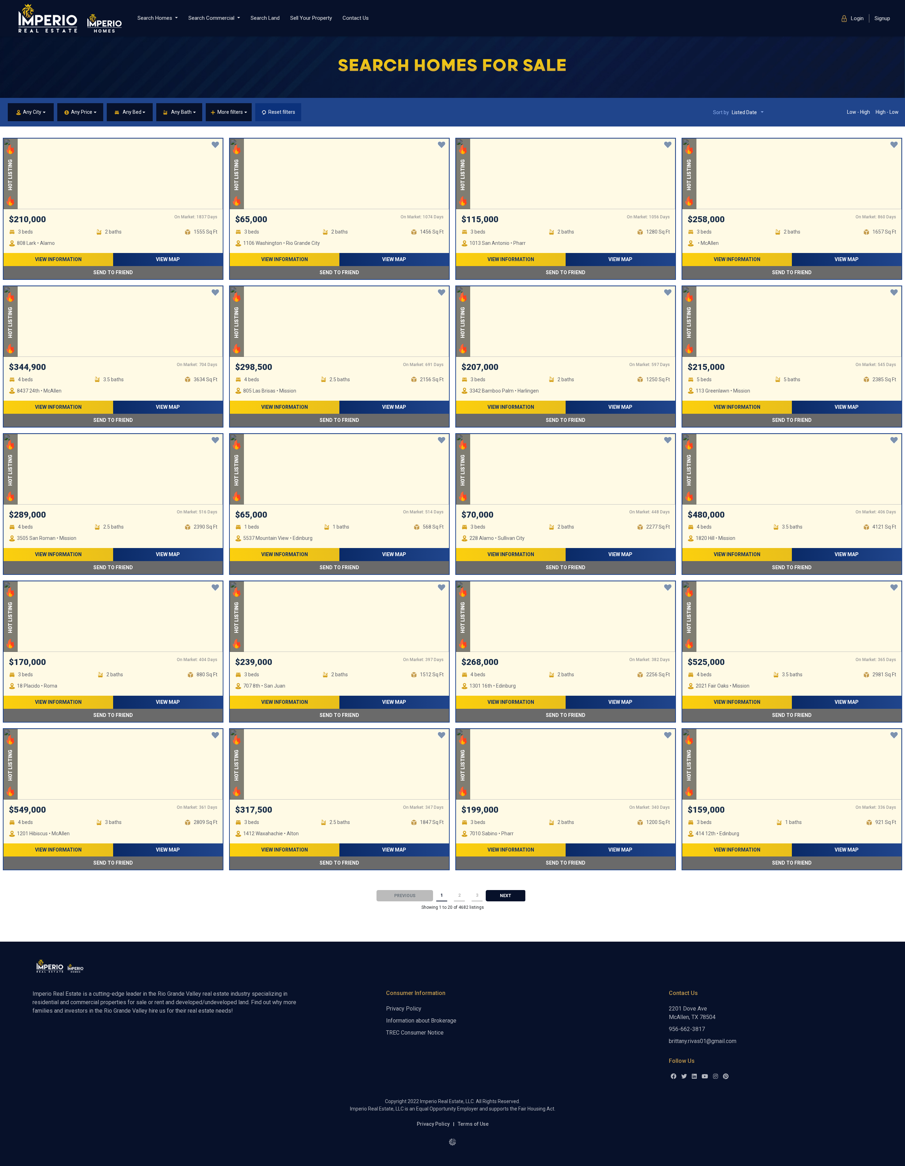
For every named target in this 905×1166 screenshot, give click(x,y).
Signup (882, 18)
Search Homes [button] (156, 18)
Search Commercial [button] (212, 18)
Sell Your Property (311, 18)
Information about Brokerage (421, 1020)
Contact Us (356, 18)
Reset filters (281, 112)
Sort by (735, 112)
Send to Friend (113, 272)
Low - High (858, 112)
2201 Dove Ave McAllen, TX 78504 (692, 1012)
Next (505, 895)
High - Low (887, 112)
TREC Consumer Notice (415, 1032)
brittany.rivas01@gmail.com (702, 1041)
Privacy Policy (403, 1008)
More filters (230, 112)
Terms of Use (473, 1124)
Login (856, 18)
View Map (168, 259)
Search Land (265, 18)
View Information (58, 259)
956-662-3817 (687, 1029)
